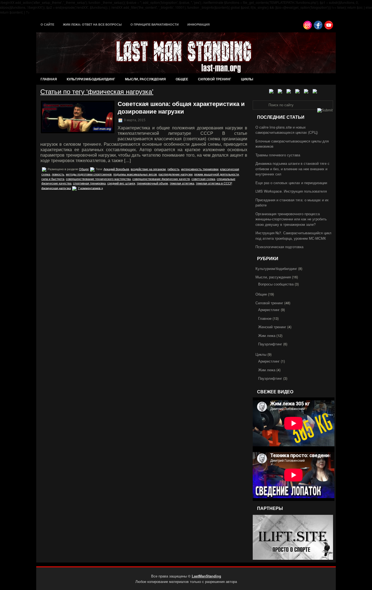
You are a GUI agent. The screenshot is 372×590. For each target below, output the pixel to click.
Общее (182, 79)
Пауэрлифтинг (270, 343)
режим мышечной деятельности (216, 174)
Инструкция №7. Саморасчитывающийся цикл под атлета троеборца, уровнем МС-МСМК (293, 235)
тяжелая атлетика (182, 183)
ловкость (58, 174)
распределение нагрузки (175, 174)
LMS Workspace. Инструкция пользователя (291, 191)
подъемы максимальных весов (135, 174)
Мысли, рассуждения (145, 79)
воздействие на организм (148, 169)
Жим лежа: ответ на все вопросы (92, 24)
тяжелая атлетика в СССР (213, 183)
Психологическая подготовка (279, 246)
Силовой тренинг (214, 79)
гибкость (173, 169)
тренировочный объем (152, 183)
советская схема (203, 179)
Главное (265, 318)
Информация (198, 24)
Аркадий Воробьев (116, 169)
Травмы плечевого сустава (277, 154)
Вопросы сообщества (276, 284)
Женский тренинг (272, 326)
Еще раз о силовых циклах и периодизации (291, 182)
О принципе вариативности (154, 24)
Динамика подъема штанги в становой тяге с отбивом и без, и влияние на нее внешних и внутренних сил (292, 169)
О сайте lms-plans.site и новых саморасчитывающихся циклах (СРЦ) (286, 129)
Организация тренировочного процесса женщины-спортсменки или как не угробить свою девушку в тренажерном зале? (291, 219)
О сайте (47, 24)
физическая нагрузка (56, 188)
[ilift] (293, 558)
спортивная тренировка (89, 183)
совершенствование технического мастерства (98, 179)
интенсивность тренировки (199, 169)
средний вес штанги (121, 183)
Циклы (247, 79)
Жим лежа (266, 335)
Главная (49, 79)
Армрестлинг (269, 309)
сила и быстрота (52, 179)
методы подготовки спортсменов (89, 174)
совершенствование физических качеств (161, 179)
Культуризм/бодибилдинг (91, 79)
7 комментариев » (90, 188)
